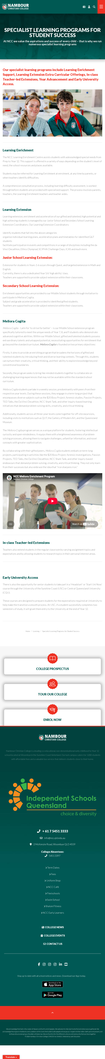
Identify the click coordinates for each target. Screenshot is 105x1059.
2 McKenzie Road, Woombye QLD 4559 (54, 844)
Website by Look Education (71, 1036)
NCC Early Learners (53, 912)
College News (54, 927)
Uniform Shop (53, 880)
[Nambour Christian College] (15, 6)
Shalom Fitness (53, 906)
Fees (53, 874)
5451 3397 (54, 855)
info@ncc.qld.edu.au (54, 837)
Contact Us (54, 943)
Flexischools (53, 893)
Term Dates (53, 867)
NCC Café (53, 886)
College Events (54, 935)
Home (28, 631)
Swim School (53, 899)
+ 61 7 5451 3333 (55, 831)
